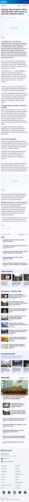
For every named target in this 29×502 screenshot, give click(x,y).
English (2, 499)
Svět (3, 228)
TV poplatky (4, 471)
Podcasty (3, 477)
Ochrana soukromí (9, 499)
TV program (4, 466)
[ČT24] (3, 2)
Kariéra (16, 479)
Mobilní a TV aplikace (6, 485)
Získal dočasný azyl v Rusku (20, 221)
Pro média (17, 466)
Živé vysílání (4, 468)
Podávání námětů (19, 482)
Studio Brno (18, 471)
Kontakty (17, 488)
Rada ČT (17, 477)
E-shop (2, 482)
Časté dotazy (18, 485)
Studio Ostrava (18, 474)
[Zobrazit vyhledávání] (24, 2)
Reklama (17, 468)
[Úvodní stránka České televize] (6, 450)
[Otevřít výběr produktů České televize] (27, 2)
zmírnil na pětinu (9, 54)
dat (1, 16)
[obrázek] (14, 28)
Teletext (3, 474)
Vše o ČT (3, 488)
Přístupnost (17, 499)
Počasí (2, 479)
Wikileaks (9, 228)
